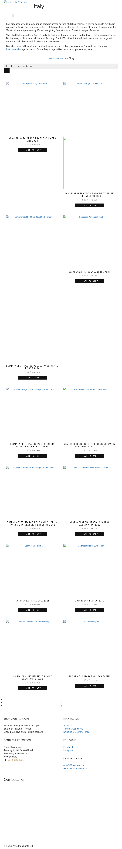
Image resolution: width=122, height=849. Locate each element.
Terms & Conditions (73, 728)
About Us (68, 725)
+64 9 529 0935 (16, 759)
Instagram (68, 750)
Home (51, 58)
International (12, 49)
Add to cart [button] (33, 150)
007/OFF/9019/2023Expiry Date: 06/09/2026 (75, 767)
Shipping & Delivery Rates (76, 731)
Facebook (68, 747)
